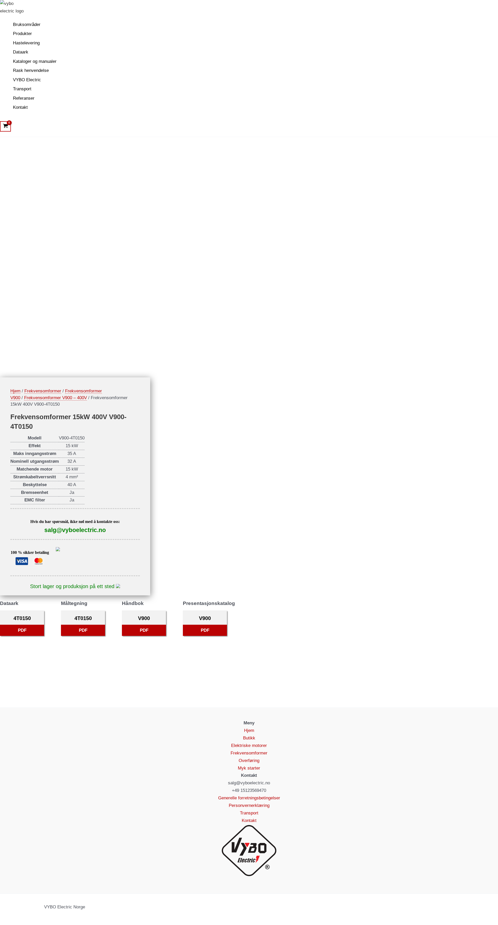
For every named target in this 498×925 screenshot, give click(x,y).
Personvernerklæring (249, 805)
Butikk (249, 738)
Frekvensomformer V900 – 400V (55, 397)
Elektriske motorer (249, 745)
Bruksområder (26, 24)
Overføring (249, 760)
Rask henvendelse (31, 70)
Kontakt (20, 107)
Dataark (20, 52)
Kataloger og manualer (35, 61)
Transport (22, 88)
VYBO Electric (27, 79)
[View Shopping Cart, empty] (5, 126)
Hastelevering (26, 42)
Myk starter (249, 768)
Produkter (22, 33)
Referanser (23, 98)
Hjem (15, 391)
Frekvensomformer (42, 391)
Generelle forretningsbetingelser (249, 797)
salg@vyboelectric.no (75, 530)
